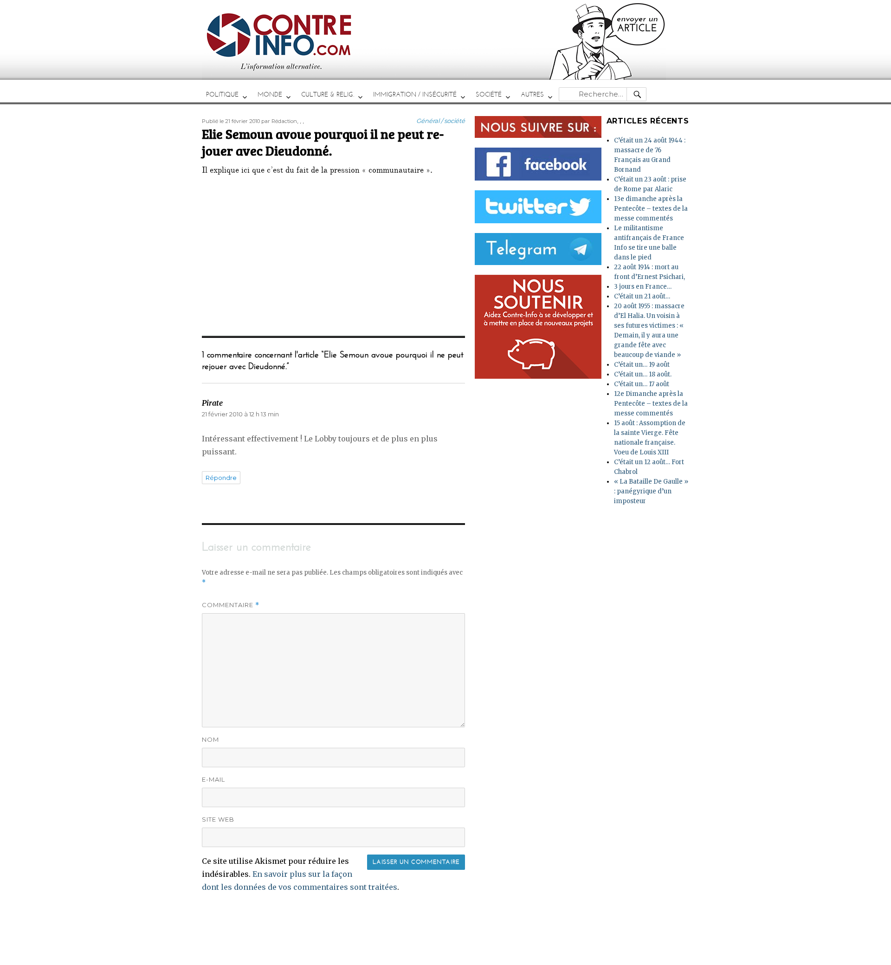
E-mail (213, 779)
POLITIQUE (222, 94)
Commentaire (230, 605)
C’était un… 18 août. (642, 374)
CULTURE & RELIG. (327, 94)
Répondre (221, 477)
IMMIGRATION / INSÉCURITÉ (415, 94)
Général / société (440, 120)
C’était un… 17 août (641, 384)
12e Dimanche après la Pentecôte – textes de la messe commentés (651, 403)
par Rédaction (279, 121)
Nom (210, 739)
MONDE (270, 94)
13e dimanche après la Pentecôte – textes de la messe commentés (651, 208)
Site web (218, 819)
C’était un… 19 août (642, 365)
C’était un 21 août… (642, 296)
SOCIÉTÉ (489, 94)
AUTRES (532, 94)
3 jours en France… (642, 287)
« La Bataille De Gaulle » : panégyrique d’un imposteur (651, 491)
